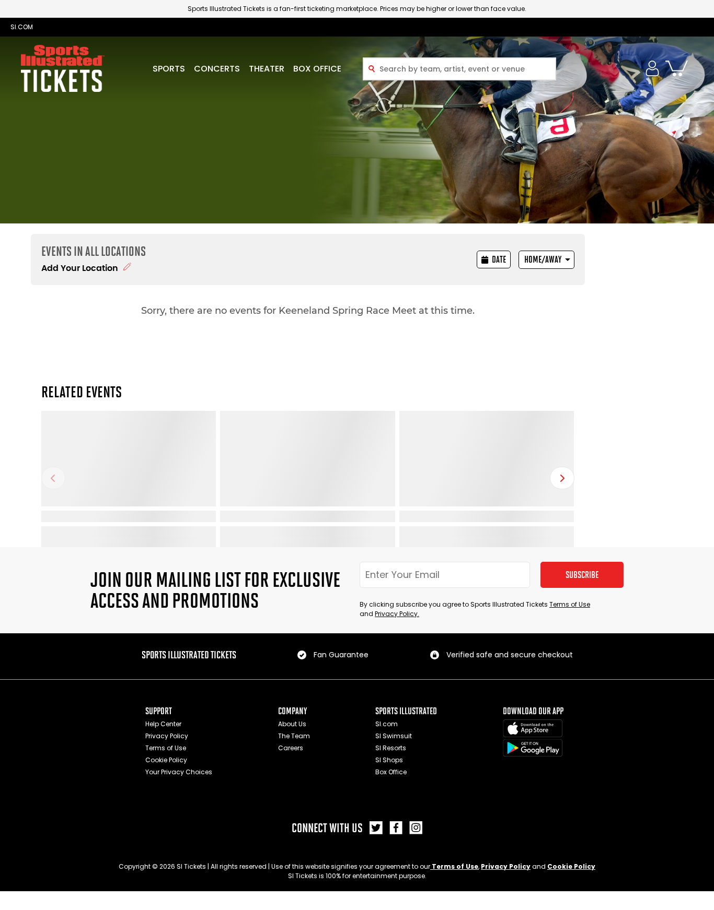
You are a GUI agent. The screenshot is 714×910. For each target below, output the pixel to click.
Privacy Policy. (397, 613)
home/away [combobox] (542, 259)
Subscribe (582, 575)
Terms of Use (569, 604)
